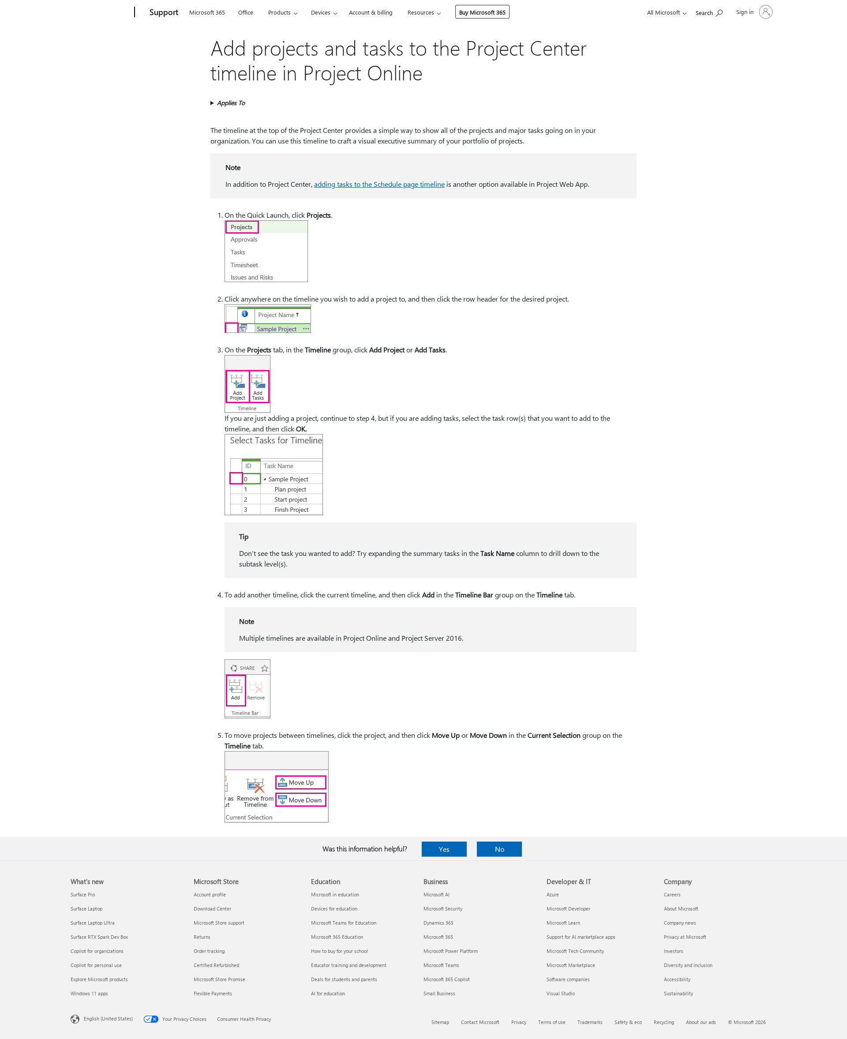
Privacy (518, 1022)
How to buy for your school (339, 951)
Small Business (439, 993)
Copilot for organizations (97, 951)
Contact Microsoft (480, 1022)
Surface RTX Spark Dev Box (99, 936)
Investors (673, 951)
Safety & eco (628, 1022)
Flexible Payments (213, 993)
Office (245, 12)
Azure (553, 894)
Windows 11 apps (89, 993)
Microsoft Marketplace (571, 965)
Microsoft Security (443, 908)
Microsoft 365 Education (337, 936)
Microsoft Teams (441, 965)
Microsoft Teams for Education (343, 922)
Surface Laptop (86, 908)
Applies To (231, 102)
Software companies (568, 979)
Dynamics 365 (438, 922)
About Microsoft (681, 908)
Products (279, 12)
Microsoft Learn (563, 922)
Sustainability (678, 993)
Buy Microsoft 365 (482, 12)
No (499, 849)
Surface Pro (83, 894)
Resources (421, 12)
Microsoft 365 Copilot (447, 979)
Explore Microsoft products (99, 979)
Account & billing (371, 12)
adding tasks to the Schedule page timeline (379, 184)
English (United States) (108, 1018)
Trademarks (590, 1022)
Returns (202, 936)
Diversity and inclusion (688, 965)
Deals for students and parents (344, 979)
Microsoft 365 (207, 12)
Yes (444, 849)
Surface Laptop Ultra (93, 922)
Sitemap (440, 1022)
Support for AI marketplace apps (581, 936)
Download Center (212, 908)
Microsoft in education (335, 894)
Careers (672, 894)
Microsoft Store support (219, 922)
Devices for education (334, 908)
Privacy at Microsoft (685, 936)
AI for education (328, 993)
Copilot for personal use (96, 965)
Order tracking (209, 951)
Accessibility (677, 979)
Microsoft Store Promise (219, 979)
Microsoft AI (437, 894)
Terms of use (552, 1022)
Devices (320, 12)
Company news (680, 922)
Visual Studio (561, 993)
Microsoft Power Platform (451, 951)
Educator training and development (348, 965)
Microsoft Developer (568, 908)
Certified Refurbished (216, 965)
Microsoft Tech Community (575, 951)
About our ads (701, 1022)
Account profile (210, 894)
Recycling (664, 1022)
